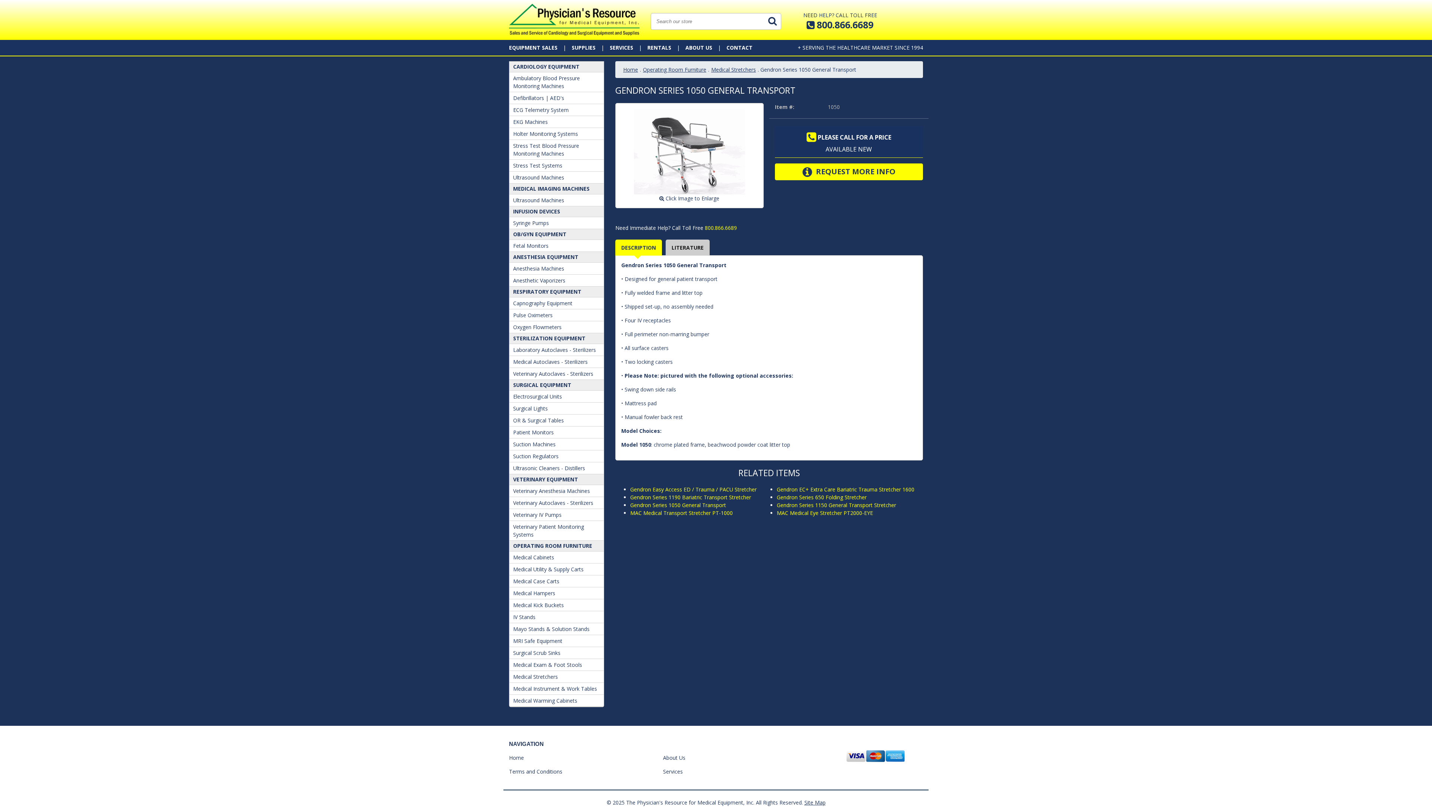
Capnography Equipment (542, 303)
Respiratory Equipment (547, 291)
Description (638, 247)
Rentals (659, 47)
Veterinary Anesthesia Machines (551, 490)
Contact (739, 47)
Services (621, 47)
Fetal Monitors (531, 245)
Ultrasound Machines (538, 177)
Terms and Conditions (535, 771)
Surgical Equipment (542, 384)
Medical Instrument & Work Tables (555, 688)
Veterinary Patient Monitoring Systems (548, 530)
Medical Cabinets (533, 557)
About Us (698, 47)
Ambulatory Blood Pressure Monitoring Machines (546, 82)
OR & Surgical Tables (538, 420)
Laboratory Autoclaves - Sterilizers (554, 349)
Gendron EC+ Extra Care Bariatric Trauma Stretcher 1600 (845, 489)
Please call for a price (853, 137)
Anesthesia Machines (538, 268)
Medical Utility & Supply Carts (548, 569)
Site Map (815, 802)
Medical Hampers (534, 593)
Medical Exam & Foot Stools (547, 664)
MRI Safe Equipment (537, 640)
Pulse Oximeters (533, 315)
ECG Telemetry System (541, 109)
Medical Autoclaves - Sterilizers (550, 361)
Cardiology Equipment (546, 66)
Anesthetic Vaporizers (539, 280)
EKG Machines (530, 121)
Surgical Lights (530, 408)
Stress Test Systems (537, 165)
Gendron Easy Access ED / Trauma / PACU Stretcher (693, 489)
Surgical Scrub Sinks (536, 652)
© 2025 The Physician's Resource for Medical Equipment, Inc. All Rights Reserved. (705, 802)
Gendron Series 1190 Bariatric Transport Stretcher (690, 497)
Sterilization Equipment (549, 338)
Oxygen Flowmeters (537, 327)
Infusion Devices (536, 211)
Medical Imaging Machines (551, 188)
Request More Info (854, 171)
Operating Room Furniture (552, 545)
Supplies (584, 47)
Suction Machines (534, 444)
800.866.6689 (720, 227)
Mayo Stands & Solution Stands (551, 629)
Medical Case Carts (536, 581)
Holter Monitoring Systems (545, 133)
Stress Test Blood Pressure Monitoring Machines (546, 149)
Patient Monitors (533, 432)
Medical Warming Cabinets (545, 700)
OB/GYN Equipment (539, 234)
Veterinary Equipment (545, 479)
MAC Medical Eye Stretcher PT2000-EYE (825, 512)
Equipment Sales (533, 47)
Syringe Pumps (531, 223)
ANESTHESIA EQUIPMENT (545, 256)
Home (630, 69)
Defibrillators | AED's (538, 98)
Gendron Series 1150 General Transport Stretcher (836, 505)
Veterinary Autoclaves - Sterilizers (553, 373)
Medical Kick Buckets (538, 605)
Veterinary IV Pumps (537, 514)
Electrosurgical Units (537, 396)
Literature (688, 247)
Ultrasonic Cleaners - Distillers (549, 468)
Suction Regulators (536, 456)
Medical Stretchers (535, 676)
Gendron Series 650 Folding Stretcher (822, 497)
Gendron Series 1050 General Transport (678, 505)
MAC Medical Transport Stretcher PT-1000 (681, 512)
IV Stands (524, 617)
